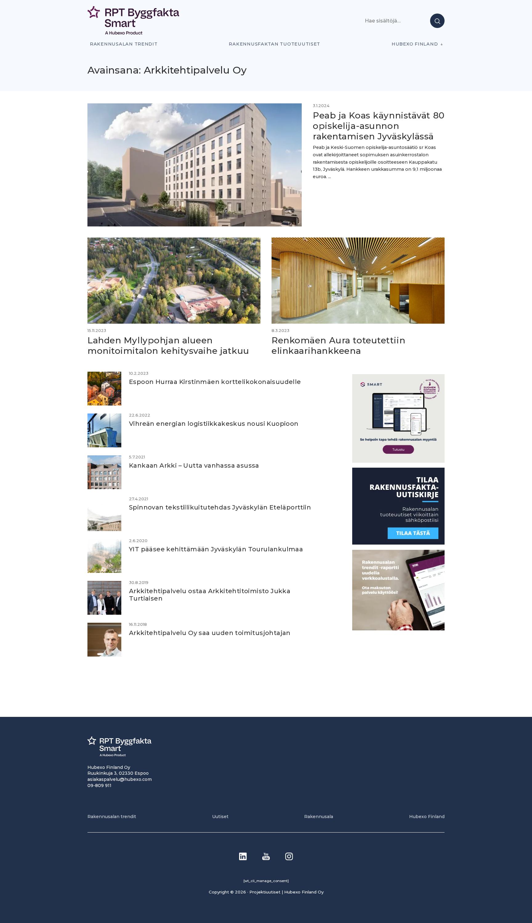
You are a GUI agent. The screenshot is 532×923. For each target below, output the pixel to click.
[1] (398, 542)
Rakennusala (318, 816)
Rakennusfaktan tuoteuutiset (274, 44)
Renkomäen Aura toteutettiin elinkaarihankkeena (338, 345)
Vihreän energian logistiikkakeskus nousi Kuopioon (214, 423)
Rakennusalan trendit (124, 44)
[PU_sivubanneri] (398, 628)
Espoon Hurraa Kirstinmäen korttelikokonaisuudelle (215, 382)
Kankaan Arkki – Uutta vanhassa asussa (194, 465)
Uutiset (220, 816)
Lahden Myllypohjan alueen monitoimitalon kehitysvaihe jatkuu (169, 345)
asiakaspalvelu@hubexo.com (119, 779)
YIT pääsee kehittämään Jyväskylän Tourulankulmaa (216, 549)
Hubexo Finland (415, 44)
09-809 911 (99, 785)
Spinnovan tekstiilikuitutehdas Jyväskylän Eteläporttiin (220, 507)
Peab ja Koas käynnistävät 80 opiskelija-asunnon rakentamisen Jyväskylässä (379, 125)
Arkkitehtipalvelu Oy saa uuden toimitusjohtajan (210, 633)
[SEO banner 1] (398, 461)
